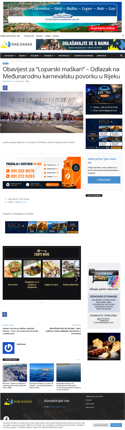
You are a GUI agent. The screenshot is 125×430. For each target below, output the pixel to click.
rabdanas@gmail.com (57, 407)
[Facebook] (123, 36)
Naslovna (5, 61)
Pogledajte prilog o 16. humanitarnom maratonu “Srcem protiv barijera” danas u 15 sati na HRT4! (68, 386)
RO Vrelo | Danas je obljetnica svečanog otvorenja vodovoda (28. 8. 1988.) (14, 385)
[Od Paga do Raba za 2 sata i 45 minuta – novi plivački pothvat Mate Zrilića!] (42, 372)
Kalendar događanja (83, 56)
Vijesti (12, 61)
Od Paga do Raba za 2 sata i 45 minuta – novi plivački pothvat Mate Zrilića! (41, 385)
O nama (48, 36)
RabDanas (8, 81)
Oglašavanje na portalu (94, 396)
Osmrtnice (101, 56)
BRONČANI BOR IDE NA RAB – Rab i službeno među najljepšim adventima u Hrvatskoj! (63, 331)
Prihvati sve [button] (116, 425)
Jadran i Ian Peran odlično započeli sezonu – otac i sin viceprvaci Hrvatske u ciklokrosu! (20, 331)
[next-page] (79, 359)
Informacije (64, 56)
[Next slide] (76, 279)
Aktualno (9, 56)
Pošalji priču (104, 180)
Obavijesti (48, 56)
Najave (22, 56)
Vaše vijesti (90, 404)
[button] (121, 55)
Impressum (90, 407)
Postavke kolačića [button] (101, 425)
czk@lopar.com (20, 202)
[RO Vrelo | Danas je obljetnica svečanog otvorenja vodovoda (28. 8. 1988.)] (15, 372)
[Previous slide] (7, 279)
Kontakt (39, 36)
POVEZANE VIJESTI (11, 360)
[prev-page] (77, 359)
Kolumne (34, 56)
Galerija (55, 36)
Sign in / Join (29, 36)
